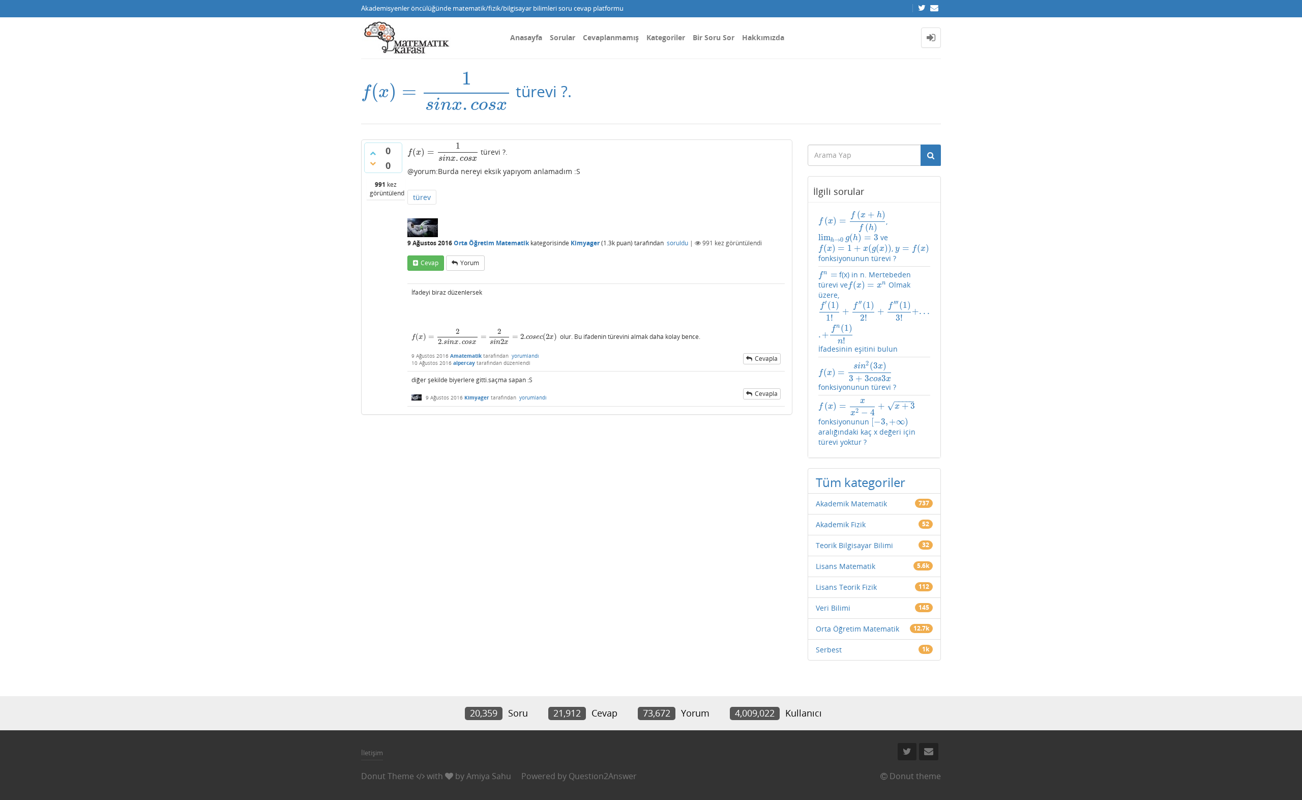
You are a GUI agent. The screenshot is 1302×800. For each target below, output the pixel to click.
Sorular (562, 37)
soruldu (677, 243)
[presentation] (436, 91)
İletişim (372, 752)
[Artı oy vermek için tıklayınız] (372, 153)
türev (422, 197)
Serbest (829, 649)
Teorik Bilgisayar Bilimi (854, 545)
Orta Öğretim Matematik (491, 243)
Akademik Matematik (851, 503)
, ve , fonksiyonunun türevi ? (873, 236)
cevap (429, 263)
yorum (469, 263)
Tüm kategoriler (860, 482)
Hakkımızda (763, 37)
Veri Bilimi (833, 608)
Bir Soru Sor (713, 37)
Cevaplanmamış (611, 37)
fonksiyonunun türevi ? (857, 376)
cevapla (766, 358)
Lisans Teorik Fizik (846, 587)
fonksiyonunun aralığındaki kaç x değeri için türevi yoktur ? (866, 422)
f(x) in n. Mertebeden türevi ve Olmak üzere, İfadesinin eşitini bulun (874, 312)
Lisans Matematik (845, 566)
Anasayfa (526, 37)
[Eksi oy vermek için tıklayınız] (372, 163)
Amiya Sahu (488, 776)
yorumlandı (525, 355)
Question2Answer (603, 776)
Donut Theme (387, 776)
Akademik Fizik (841, 524)
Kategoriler (665, 37)
